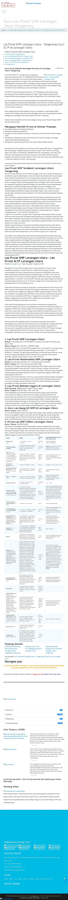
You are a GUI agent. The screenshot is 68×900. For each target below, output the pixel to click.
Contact (25, 879)
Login (4, 5)
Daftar (11, 5)
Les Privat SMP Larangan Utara (15, 54)
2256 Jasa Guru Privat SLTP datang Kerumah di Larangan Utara (33, 649)
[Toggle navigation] (3, 11)
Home (3, 30)
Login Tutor (38, 879)
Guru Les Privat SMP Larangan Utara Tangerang (30, 23)
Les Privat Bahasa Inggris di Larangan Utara (19, 58)
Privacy (31, 879)
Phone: (6, 867)
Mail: (6, 870)
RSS (51, 879)
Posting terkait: (10, 64)
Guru (46, 189)
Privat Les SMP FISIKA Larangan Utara (17, 62)
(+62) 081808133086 (15, 867)
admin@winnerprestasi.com (16, 870)
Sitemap (46, 879)
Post (15, 879)
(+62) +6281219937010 (14, 864)
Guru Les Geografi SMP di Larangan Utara (18, 60)
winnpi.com (35, 896)
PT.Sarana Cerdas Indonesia (30, 897)
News (20, 879)
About (11, 879)
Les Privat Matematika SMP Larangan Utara (19, 56)
